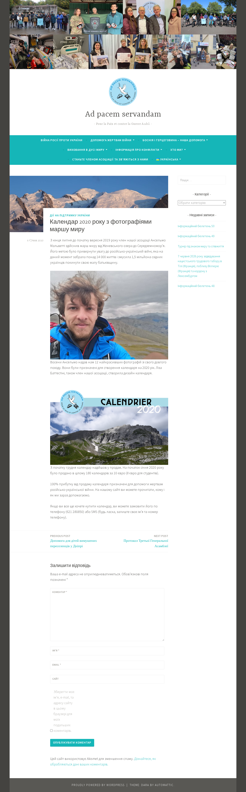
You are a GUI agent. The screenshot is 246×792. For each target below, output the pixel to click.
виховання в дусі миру (85, 150)
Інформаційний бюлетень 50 (196, 226)
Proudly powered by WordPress (98, 785)
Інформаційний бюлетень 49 (196, 236)
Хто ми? (176, 150)
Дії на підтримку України (70, 215)
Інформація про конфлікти (137, 150)
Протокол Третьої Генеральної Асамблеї (146, 541)
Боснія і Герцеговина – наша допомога (174, 140)
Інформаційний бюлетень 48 (196, 286)
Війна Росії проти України (61, 140)
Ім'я (55, 650)
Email (56, 664)
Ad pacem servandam (123, 114)
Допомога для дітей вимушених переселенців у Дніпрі (73, 541)
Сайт (55, 678)
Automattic (164, 785)
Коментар (59, 592)
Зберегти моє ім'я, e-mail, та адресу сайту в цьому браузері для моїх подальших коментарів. (63, 711)
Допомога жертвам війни (111, 140)
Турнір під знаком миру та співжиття (201, 246)
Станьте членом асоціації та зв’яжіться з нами (110, 159)
